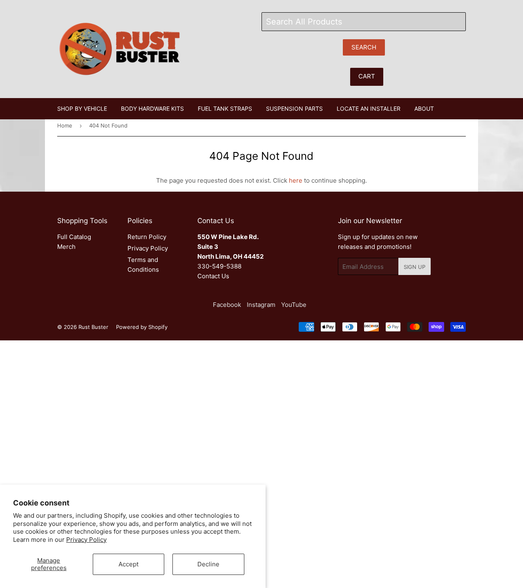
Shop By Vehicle (82, 108)
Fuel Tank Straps (225, 108)
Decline (208, 564)
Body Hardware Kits (152, 108)
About (424, 108)
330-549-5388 (219, 266)
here (295, 180)
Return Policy (146, 237)
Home (64, 125)
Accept (128, 564)
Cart (366, 76)
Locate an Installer (368, 108)
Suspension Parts (294, 108)
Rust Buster (93, 327)
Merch (66, 246)
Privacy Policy (86, 539)
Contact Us (213, 276)
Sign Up (414, 267)
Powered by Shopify (142, 327)
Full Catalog (74, 237)
